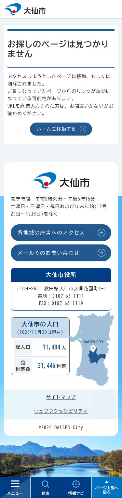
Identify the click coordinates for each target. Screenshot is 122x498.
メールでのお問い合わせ (48, 253)
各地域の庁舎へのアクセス (51, 232)
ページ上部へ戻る (106, 490)
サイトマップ (61, 397)
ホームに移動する (56, 129)
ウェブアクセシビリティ (61, 411)
